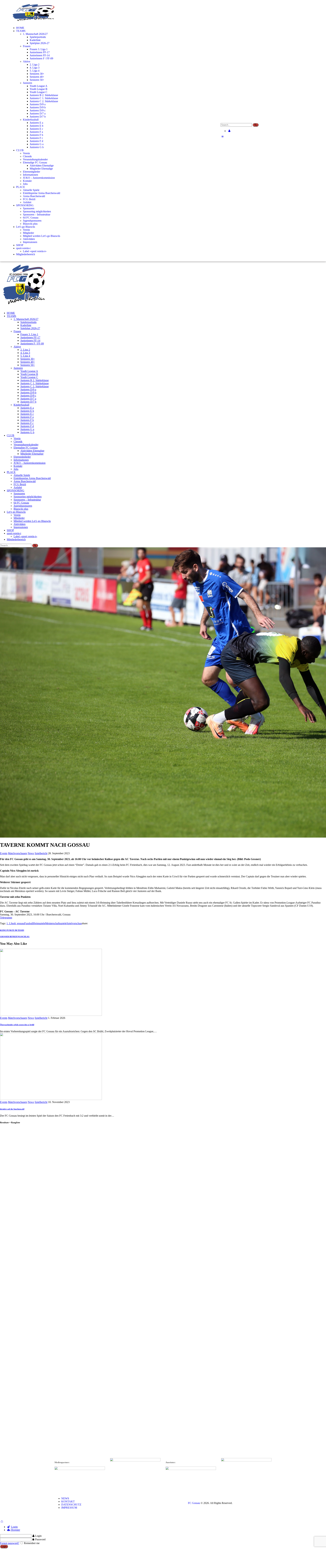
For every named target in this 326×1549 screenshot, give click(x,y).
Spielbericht (41, 853)
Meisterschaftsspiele (56, 923)
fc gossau (19, 923)
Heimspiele (39, 923)
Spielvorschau (74, 923)
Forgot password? (9, 1543)
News (31, 853)
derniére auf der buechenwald (12, 1109)
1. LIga (10, 923)
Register (15, 1529)
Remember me (31, 1543)
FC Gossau (194, 1503)
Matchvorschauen (17, 853)
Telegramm (6, 917)
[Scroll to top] (2, 1521)
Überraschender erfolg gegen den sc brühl (17, 1025)
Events (3, 853)
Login (14, 1526)
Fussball (28, 923)
